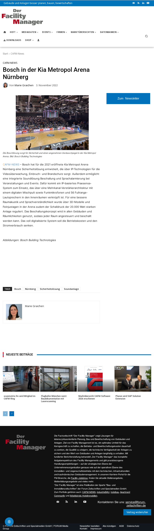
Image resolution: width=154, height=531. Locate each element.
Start (5, 53)
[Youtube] (148, 3)
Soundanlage (71, 288)
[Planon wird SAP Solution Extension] (132, 379)
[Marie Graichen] (6, 85)
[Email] (51, 277)
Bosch (17, 288)
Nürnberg (30, 288)
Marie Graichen (24, 85)
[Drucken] (60, 277)
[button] (146, 36)
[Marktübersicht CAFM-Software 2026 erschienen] (95, 379)
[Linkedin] (143, 3)
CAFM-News (17, 53)
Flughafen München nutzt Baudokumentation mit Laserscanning (54, 399)
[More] (78, 277)
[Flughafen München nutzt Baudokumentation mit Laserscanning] (58, 379)
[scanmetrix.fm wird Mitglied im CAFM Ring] (21, 379)
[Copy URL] (69, 277)
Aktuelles (10, 401)
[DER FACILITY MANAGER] (22, 17)
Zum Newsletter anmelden (128, 100)
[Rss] (138, 3)
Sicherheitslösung (50, 288)
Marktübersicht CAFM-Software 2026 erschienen (94, 397)
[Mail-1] (133, 3)
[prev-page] (5, 413)
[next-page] (11, 413)
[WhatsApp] (32, 277)
